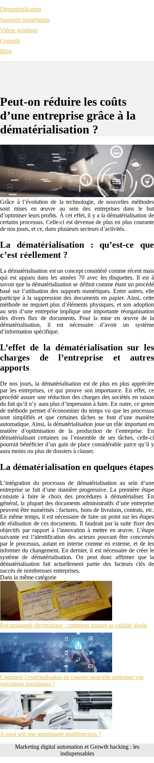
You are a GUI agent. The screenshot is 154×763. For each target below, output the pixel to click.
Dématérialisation (20, 9)
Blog (6, 51)
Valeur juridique (19, 30)
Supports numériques (25, 19)
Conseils (10, 40)
